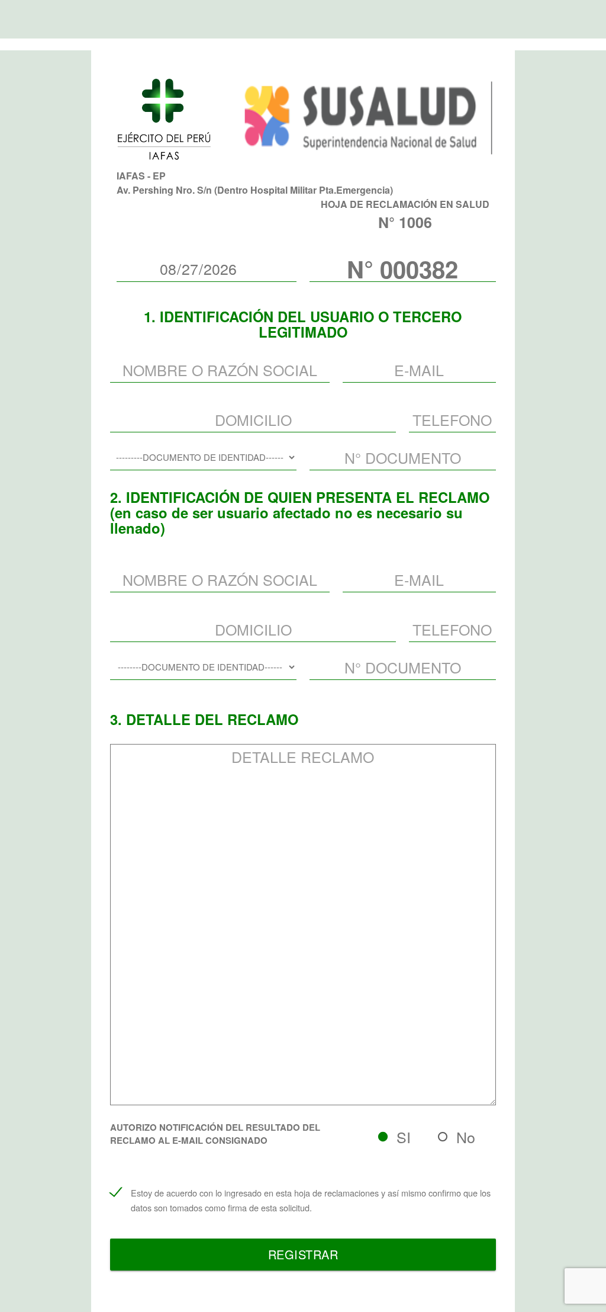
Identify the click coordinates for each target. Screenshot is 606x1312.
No (465, 1137)
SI (404, 1137)
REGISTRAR (303, 1254)
